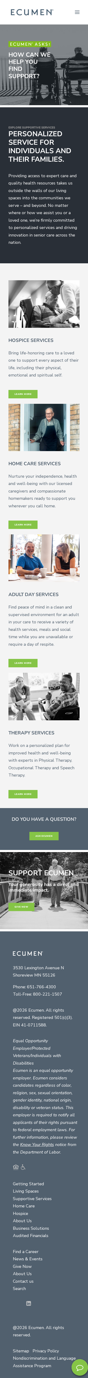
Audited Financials (30, 1235)
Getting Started (28, 1184)
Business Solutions (31, 1228)
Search (19, 1288)
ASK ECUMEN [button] (44, 835)
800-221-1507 (47, 994)
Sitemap (21, 1351)
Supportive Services (32, 1199)
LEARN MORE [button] (23, 524)
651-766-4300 (41, 987)
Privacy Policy (46, 1351)
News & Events (27, 1259)
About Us (22, 1221)
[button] (77, 12)
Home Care (24, 1206)
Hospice (20, 1213)
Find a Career (25, 1251)
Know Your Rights (37, 1144)
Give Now (22, 1266)
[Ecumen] (31, 12)
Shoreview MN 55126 (34, 975)
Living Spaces (26, 1191)
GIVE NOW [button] (21, 906)
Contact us (23, 1281)
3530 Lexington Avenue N (38, 968)
